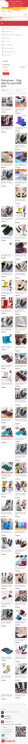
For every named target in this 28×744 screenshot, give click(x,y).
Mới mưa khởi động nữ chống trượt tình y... (6, 603)
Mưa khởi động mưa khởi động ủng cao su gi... (20, 532)
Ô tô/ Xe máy (7, 41)
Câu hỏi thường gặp (7, 731)
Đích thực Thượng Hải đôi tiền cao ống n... (6, 347)
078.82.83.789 (7, 718)
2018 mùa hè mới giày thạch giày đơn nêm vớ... (20, 457)
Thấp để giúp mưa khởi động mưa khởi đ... (20, 383)
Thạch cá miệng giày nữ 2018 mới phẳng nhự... (7, 329)
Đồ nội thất (6, 38)
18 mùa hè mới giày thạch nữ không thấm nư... (20, 275)
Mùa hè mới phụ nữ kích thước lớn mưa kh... (21, 293)
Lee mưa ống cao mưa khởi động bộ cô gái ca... (21, 182)
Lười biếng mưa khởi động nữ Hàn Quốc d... (20, 695)
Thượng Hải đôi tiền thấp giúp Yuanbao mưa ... (7, 439)
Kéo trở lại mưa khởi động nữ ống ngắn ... (20, 640)
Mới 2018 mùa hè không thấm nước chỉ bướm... (20, 311)
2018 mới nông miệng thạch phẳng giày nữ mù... (6, 623)
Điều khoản (5, 738)
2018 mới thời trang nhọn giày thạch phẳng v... (6, 513)
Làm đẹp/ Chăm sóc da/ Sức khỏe (12, 28)
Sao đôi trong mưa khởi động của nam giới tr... (21, 329)
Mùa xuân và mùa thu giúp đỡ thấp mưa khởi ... (20, 256)
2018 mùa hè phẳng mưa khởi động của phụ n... (21, 402)
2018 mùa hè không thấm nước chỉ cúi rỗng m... (6, 183)
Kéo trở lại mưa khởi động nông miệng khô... (6, 657)
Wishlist (15, 3)
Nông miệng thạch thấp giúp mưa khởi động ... (21, 164)
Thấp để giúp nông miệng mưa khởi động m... (20, 347)
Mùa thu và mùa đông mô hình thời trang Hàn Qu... (6, 696)
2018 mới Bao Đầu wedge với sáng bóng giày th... (20, 146)
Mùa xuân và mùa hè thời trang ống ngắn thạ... (6, 677)
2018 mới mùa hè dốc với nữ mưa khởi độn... (6, 237)
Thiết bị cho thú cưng (9, 48)
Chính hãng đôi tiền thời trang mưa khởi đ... (21, 438)
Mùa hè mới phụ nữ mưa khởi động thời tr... (20, 586)
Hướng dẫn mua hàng (7, 729)
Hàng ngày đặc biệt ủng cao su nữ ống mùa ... (7, 293)
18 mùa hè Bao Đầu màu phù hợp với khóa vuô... (20, 494)
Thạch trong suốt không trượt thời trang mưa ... (7, 164)
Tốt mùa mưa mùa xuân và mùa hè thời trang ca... (21, 219)
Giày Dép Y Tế (7, 55)
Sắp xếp (18, 90)
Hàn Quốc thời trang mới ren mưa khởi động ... (21, 476)
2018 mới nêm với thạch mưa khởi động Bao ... (7, 274)
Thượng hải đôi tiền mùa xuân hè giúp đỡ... (6, 475)
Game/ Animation (8, 45)
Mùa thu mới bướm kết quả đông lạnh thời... (6, 109)
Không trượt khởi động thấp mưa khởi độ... (6, 420)
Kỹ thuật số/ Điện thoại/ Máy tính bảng (13, 34)
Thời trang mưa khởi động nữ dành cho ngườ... (20, 110)
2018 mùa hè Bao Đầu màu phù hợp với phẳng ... (21, 420)
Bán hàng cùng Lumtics (6, 735)
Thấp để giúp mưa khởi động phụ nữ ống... (20, 622)
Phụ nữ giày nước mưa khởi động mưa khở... (6, 255)
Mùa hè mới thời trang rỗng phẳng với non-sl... (6, 586)
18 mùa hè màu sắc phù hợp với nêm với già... (21, 237)
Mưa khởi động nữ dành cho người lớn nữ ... (21, 128)
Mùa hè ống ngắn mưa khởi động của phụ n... (20, 568)
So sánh (21, 3)
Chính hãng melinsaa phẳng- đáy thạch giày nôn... (20, 604)
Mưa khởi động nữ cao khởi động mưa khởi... (6, 310)
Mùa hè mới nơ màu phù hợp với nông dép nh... (6, 551)
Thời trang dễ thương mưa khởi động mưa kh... (6, 129)
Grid (5, 90)
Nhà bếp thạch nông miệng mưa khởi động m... (20, 658)
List (8, 90)
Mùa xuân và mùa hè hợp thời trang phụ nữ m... (20, 200)
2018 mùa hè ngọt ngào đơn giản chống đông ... (7, 219)
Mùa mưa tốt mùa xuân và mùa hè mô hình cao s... (7, 384)
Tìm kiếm (6, 73)
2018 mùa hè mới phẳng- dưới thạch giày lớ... (20, 677)
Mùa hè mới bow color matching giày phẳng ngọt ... (20, 513)
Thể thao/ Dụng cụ (8, 31)
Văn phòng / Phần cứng (9, 51)
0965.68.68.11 (7, 716)
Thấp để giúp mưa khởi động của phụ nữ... (20, 550)
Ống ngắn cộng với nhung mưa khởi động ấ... (6, 532)
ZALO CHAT (18, 724)
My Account (8, 3)
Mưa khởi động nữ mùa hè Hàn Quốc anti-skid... (21, 366)
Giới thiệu (5, 727)
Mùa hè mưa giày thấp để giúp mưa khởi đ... (6, 366)
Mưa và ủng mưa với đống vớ (6, 494)
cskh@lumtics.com (8, 721)
